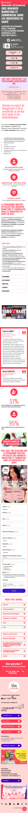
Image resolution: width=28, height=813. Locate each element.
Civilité (6, 506)
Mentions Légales (6, 772)
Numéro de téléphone (10, 531)
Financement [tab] (6, 291)
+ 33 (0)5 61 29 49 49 (6, 741)
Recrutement (4, 769)
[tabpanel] (14, 260)
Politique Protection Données (9, 774)
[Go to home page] (14, 686)
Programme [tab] (5, 277)
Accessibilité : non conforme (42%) (10, 775)
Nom (6, 519)
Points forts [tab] (6, 243)
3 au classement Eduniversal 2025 (12, 247)
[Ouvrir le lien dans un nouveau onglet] (3, 698)
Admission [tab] (5, 284)
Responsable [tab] (6, 280)
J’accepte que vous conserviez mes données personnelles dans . (14, 576)
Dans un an (6, 568)
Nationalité (7, 544)
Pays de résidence (9, 538)
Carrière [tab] (5, 287)
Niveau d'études (9, 549)
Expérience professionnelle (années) (12, 556)
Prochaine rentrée (8, 566)
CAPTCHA (5, 580)
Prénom (7, 512)
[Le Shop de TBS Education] (14, 792)
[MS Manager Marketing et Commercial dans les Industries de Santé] (6, 2)
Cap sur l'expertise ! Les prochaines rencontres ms (14, 81)
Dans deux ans (7, 569)
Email (6, 525)
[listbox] (14, 509)
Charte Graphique (6, 770)
